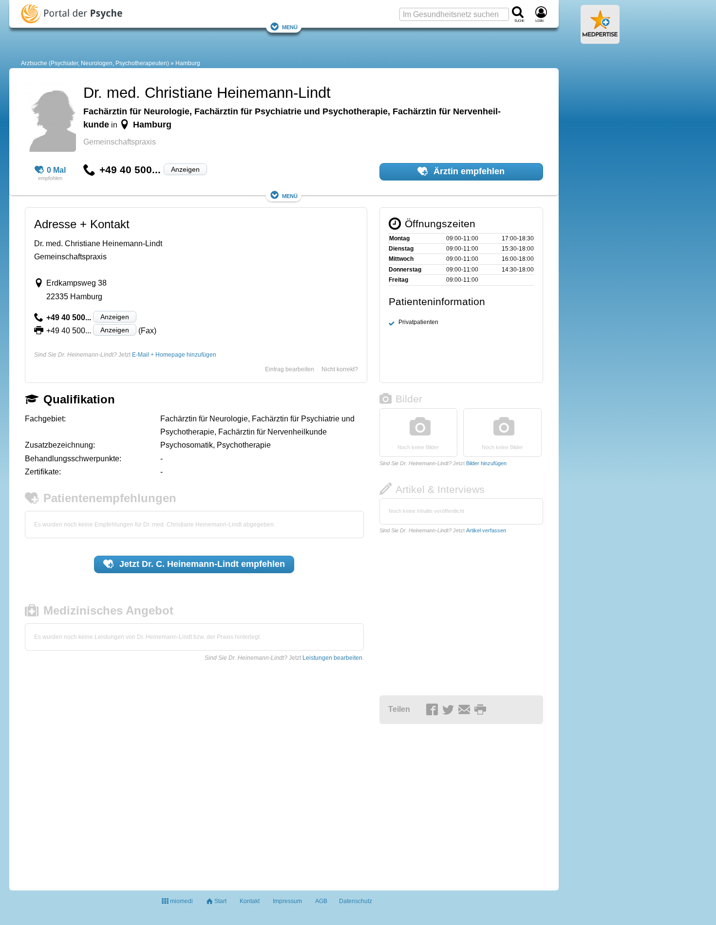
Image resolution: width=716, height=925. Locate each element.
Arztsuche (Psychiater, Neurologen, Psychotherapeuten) (95, 63)
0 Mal (56, 170)
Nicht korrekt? (339, 369)
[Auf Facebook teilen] (433, 710)
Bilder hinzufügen (486, 463)
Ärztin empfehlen (468, 171)
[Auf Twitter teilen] (449, 710)
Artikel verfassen (486, 530)
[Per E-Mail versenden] (465, 710)
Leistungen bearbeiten (332, 657)
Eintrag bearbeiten (289, 369)
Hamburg (187, 63)
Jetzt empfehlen (201, 564)
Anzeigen (185, 169)
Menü (290, 26)
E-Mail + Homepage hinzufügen (174, 354)
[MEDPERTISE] (600, 39)
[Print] (481, 710)
